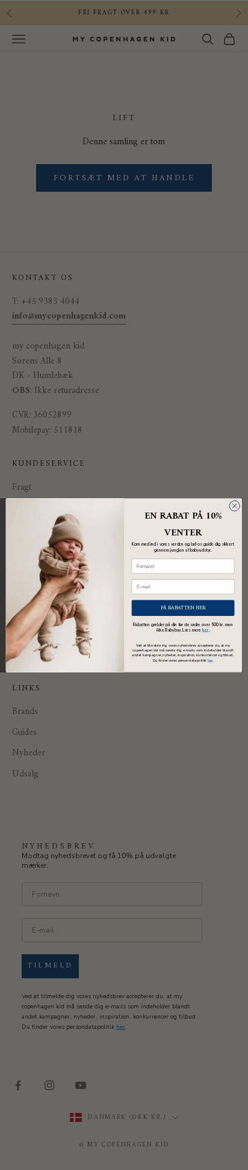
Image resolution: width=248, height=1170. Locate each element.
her (205, 630)
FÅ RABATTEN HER (183, 607)
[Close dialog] (234, 506)
